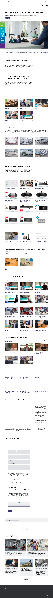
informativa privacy (13, 483)
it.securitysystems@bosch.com (13, 493)
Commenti (10, 465)
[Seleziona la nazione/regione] (44, 2)
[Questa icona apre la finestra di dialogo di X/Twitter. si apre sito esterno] (28, 529)
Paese (9, 462)
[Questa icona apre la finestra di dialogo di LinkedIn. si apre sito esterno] (22, 529)
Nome (18, 450)
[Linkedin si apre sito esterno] (48, 588)
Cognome (10, 450)
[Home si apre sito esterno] (9, 2)
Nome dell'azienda (11, 457)
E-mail (9, 452)
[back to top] (48, 595)
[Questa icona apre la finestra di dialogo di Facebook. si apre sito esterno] (24, 529)
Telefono (10, 455)
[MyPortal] (40, 2)
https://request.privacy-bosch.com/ (14, 494)
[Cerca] (46, 2)
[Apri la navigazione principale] (47, 2)
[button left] (5, 53)
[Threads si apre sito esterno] (26, 529)
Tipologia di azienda (11, 460)
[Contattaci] (42, 2)
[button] (11, 104)
